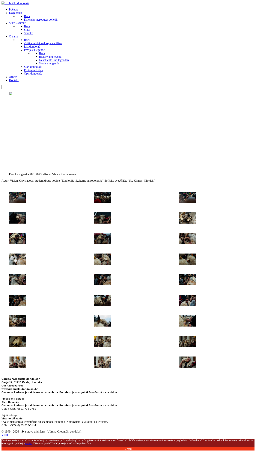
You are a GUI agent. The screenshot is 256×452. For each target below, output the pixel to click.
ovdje (28, 443)
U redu (128, 449)
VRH (4, 434)
